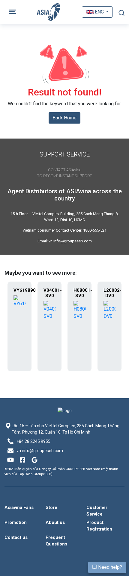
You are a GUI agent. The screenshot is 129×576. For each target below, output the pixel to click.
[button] (97, 12)
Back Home (64, 118)
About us (55, 522)
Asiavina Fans (19, 507)
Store (51, 507)
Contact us (16, 537)
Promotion (15, 522)
